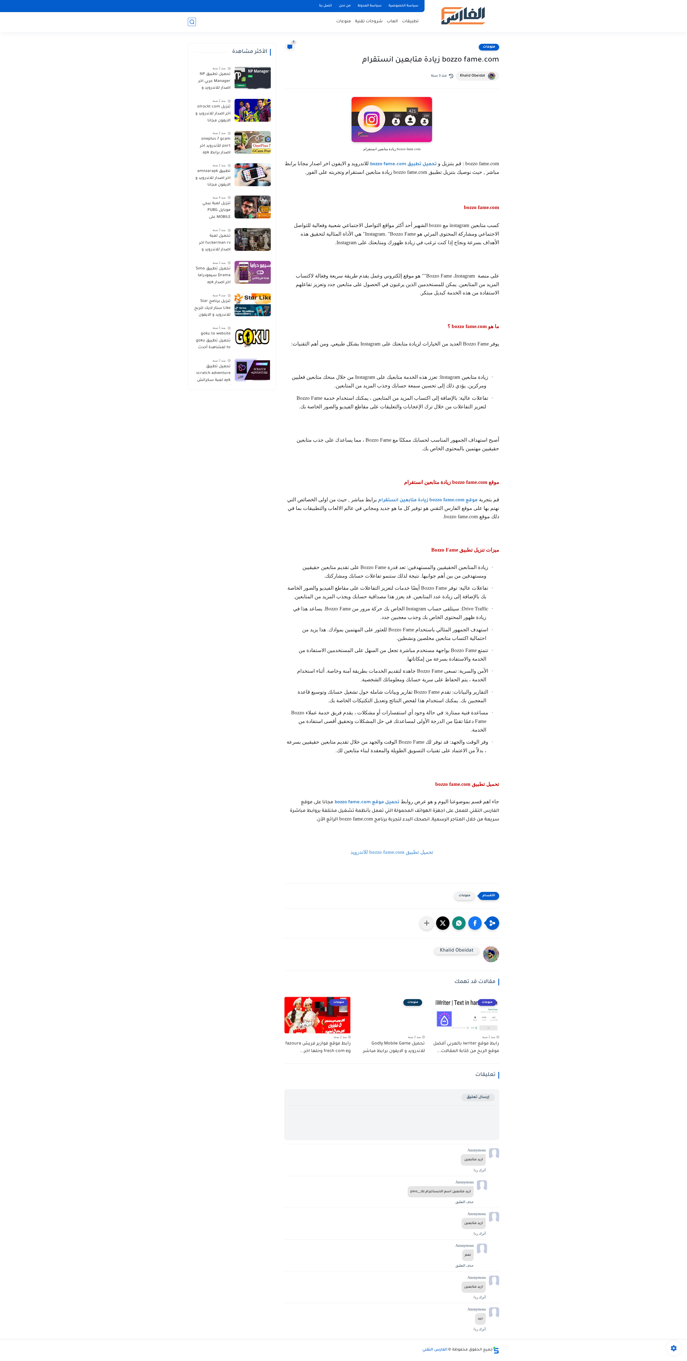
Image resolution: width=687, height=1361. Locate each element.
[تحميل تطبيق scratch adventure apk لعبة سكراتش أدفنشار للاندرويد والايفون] (253, 370)
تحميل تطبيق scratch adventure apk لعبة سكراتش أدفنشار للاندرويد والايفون (213, 374)
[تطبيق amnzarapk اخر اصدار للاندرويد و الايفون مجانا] (253, 174)
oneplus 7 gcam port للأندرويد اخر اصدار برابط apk (215, 146)
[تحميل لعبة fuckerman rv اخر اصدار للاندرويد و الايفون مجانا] (253, 239)
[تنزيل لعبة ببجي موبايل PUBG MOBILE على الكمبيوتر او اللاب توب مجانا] (253, 207)
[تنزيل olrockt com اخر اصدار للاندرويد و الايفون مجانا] (253, 110)
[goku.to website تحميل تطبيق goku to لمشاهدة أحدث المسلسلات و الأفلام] (253, 337)
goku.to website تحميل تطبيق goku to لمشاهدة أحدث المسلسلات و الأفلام (213, 342)
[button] (475, 923)
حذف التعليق (464, 1202)
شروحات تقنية (369, 21)
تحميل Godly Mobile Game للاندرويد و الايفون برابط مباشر (394, 1047)
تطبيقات (410, 21)
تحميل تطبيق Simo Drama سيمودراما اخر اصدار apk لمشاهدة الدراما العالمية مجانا (213, 277)
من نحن (345, 6)
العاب (392, 21)
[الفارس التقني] (463, 15)
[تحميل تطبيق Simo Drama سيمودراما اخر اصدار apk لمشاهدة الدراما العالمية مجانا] (253, 272)
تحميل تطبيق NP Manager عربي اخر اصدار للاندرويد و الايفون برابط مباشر (213, 82)
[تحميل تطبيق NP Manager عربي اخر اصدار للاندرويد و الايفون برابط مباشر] (253, 77)
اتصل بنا (325, 6)
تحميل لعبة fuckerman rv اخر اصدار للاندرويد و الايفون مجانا (215, 244)
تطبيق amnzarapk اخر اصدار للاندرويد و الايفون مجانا (213, 178)
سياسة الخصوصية (403, 6)
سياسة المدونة (370, 6)
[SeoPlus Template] (496, 1350)
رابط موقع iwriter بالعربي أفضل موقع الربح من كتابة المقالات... (466, 1047)
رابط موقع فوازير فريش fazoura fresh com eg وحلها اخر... (318, 1047)
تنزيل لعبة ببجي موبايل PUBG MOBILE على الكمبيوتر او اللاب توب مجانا (215, 211)
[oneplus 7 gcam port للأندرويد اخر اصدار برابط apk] (253, 142)
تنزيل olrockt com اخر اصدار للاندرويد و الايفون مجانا (213, 114)
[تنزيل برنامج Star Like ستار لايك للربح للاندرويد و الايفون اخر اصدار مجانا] (253, 304)
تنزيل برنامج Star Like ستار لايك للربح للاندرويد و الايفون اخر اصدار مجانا (212, 309)
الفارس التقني (434, 1350)
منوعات (343, 21)
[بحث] (192, 22)
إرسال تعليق (478, 1097)
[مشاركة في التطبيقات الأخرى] (426, 923)
